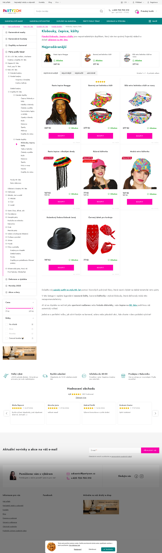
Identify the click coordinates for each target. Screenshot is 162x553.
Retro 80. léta (12, 70)
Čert (11, 202)
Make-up (24, 131)
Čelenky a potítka (27, 108)
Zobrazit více (81, 397)
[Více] (153, 21)
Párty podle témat (17, 52)
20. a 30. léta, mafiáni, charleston (19, 56)
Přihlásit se (150, 450)
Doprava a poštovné (10, 518)
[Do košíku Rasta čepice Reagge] (61, 136)
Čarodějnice (12, 214)
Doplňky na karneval (18, 45)
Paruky (12, 257)
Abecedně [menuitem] (91, 73)
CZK (125, 2)
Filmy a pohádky (13, 247)
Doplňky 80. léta (16, 92)
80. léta (133, 305)
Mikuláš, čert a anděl (15, 195)
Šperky (23, 127)
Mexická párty (12, 230)
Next (155, 413)
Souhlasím (109, 549)
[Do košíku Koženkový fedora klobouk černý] (61, 267)
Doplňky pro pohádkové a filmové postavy (22, 261)
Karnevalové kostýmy (18, 39)
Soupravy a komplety (23, 80)
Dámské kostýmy (16, 73)
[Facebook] (136, 476)
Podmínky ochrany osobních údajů (15, 531)
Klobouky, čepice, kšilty (28, 144)
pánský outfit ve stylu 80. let (67, 289)
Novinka (21, 333)
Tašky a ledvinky (26, 149)
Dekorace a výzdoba (18, 279)
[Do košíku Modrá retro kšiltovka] (139, 202)
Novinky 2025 (15, 285)
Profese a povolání (14, 237)
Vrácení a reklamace (10, 522)
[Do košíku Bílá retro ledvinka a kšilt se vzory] (139, 136)
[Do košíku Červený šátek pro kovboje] (100, 267)
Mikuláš (13, 198)
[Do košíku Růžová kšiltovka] (100, 202)
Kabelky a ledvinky (27, 105)
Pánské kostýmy (15, 76)
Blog (50, 2)
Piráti (9, 227)
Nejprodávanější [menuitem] (51, 73)
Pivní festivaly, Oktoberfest (17, 272)
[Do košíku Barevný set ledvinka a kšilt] (100, 136)
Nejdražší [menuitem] (79, 73)
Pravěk (10, 244)
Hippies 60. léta (13, 63)
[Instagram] (141, 476)
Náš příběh (6, 2)
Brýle (22, 121)
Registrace (153, 2)
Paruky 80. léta (15, 180)
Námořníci (11, 224)
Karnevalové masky (17, 32)
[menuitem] (15, 21)
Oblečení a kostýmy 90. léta (17, 188)
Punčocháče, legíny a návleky (27, 112)
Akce (21, 329)
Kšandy (23, 169)
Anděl (12, 205)
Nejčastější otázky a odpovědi (24, 2)
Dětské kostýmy (15, 88)
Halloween (11, 192)
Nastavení (77, 549)
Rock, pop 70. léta (14, 66)
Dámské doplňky (21, 95)
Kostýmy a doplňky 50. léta (17, 60)
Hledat (101, 11)
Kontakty (42, 2)
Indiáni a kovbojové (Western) (18, 234)
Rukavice (24, 124)
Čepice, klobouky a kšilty (27, 99)
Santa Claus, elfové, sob (16, 211)
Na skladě (21, 324)
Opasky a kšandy (27, 117)
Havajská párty (13, 217)
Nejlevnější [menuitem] (66, 73)
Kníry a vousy (25, 165)
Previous (6, 413)
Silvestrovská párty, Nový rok (17, 269)
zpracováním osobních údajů (121, 456)
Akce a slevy (14, 292)
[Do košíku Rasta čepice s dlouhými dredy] (61, 202)
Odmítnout (92, 549)
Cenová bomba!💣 (21, 338)
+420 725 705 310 (120, 10)
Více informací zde (74, 545)
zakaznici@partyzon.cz (83, 473)
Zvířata (10, 240)
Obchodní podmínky (10, 526)
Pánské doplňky (21, 139)
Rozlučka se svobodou (15, 220)
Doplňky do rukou (27, 134)
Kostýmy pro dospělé (17, 250)
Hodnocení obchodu (81, 388)
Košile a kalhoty (21, 83)
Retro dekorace (15, 183)
